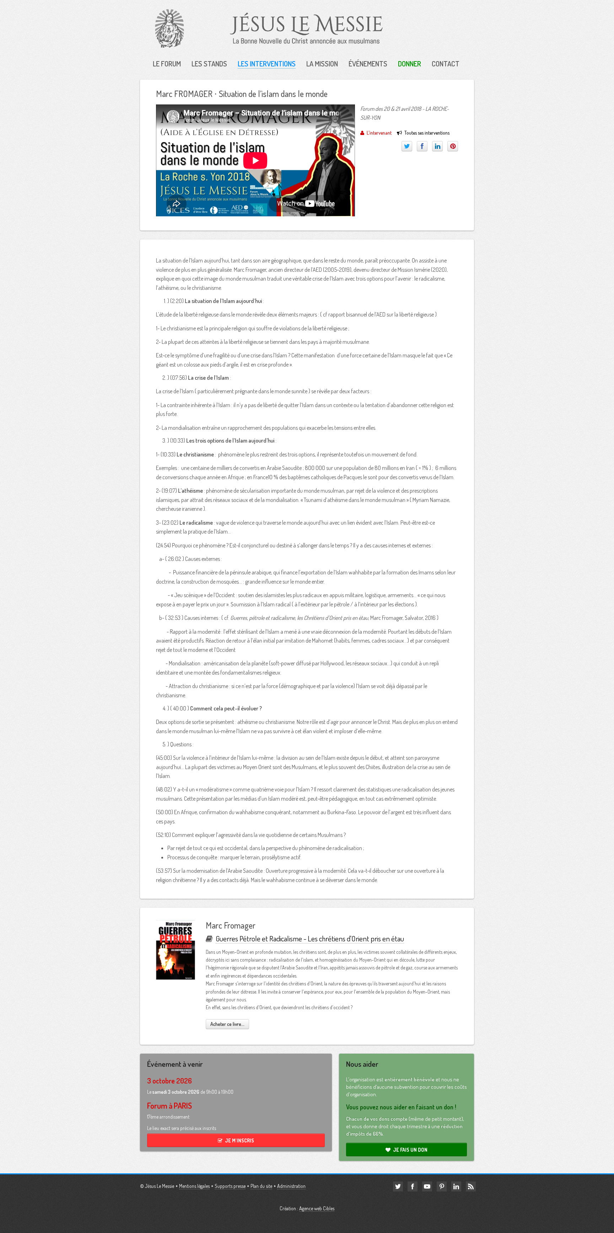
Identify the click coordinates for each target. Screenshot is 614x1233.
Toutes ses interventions (426, 133)
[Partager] (422, 146)
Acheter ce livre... (227, 1024)
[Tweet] (407, 146)
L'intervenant (379, 133)
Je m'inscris (239, 1140)
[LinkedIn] (437, 146)
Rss (471, 1186)
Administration (291, 1186)
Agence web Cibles (316, 1208)
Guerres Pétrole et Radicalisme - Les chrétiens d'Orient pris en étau (310, 938)
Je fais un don (410, 1150)
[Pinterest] (452, 146)
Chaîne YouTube (427, 1186)
